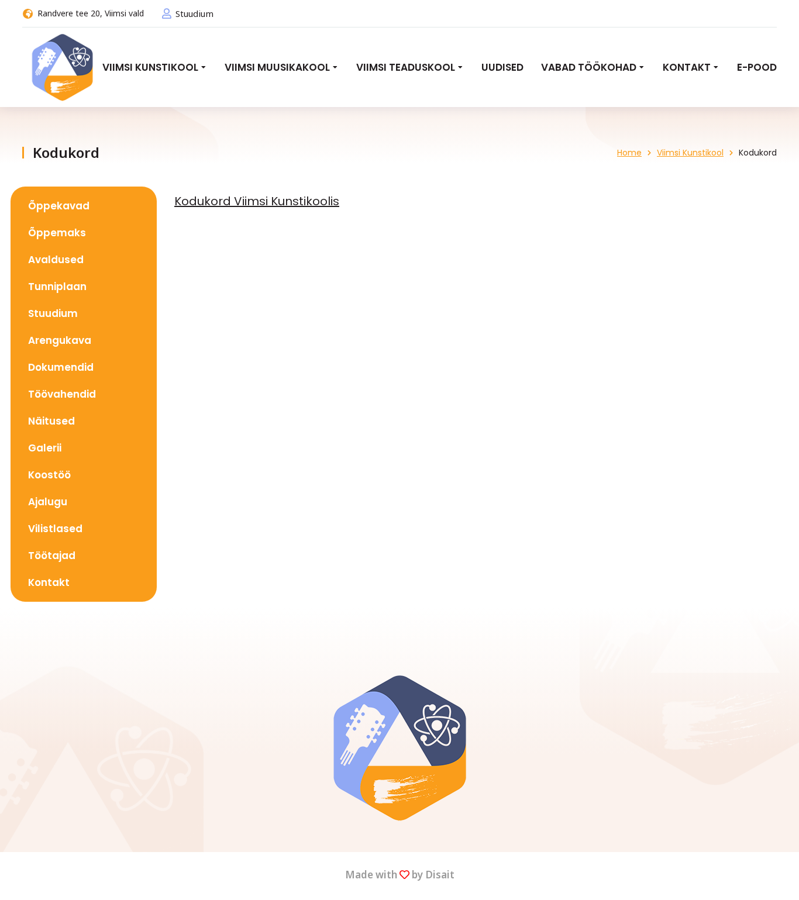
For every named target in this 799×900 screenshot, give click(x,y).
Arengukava (59, 340)
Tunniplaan (57, 287)
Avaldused (56, 260)
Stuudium (194, 13)
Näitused (51, 421)
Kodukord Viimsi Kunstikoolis (256, 201)
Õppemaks (57, 233)
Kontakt (49, 582)
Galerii (44, 448)
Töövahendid (62, 394)
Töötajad (51, 556)
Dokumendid (61, 367)
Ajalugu (47, 502)
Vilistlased (55, 529)
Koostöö (49, 475)
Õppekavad (58, 206)
